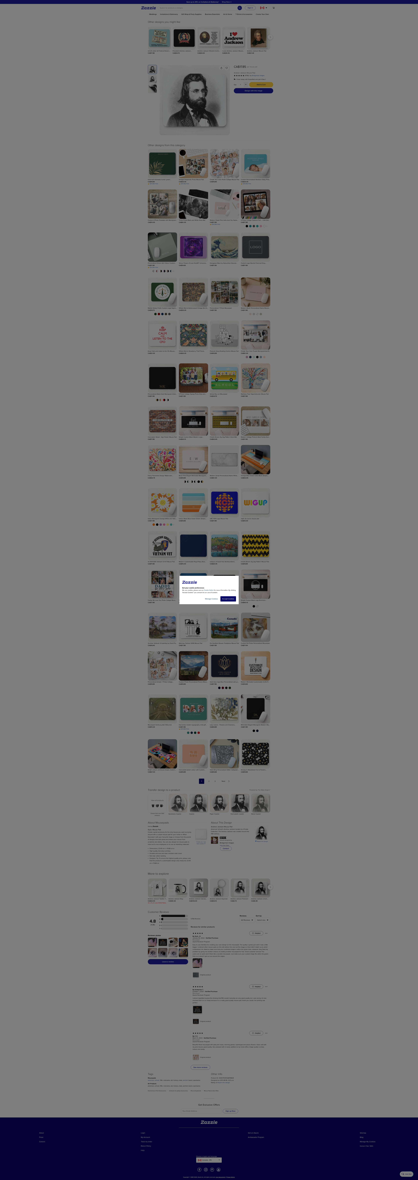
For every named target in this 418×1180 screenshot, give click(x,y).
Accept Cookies (228, 599)
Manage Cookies (211, 599)
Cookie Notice (209, 590)
